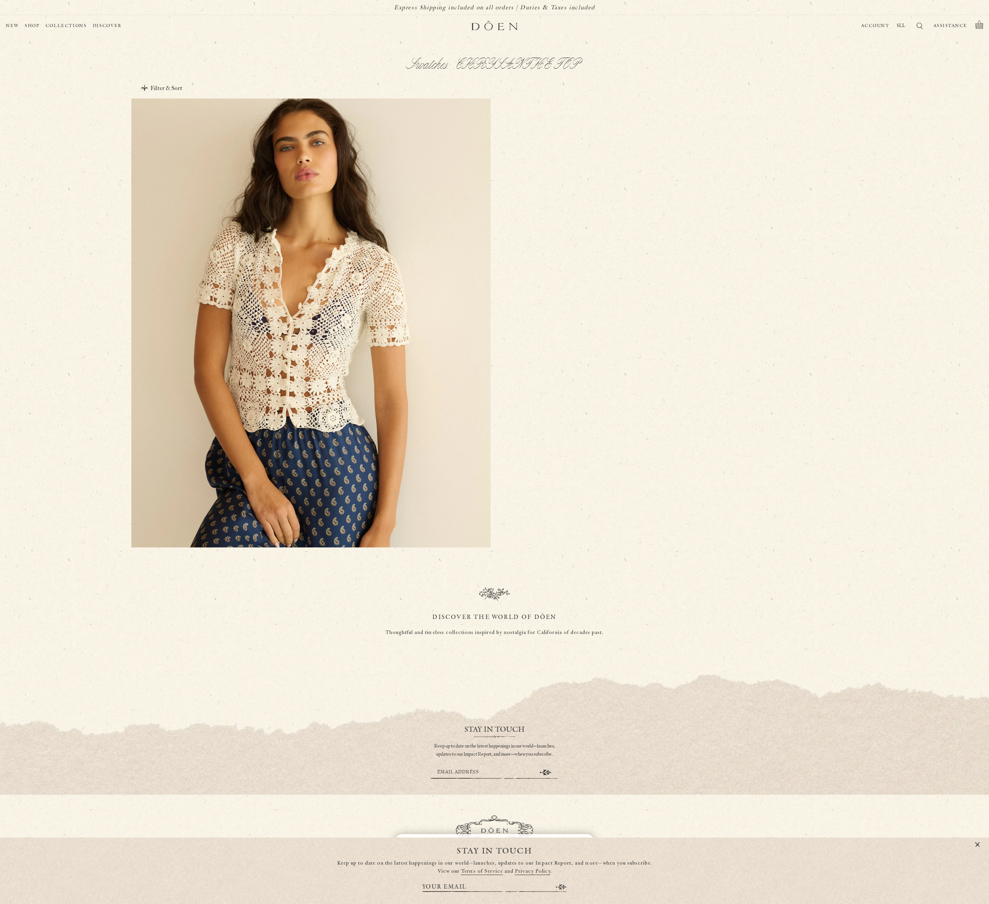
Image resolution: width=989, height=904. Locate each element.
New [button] (12, 26)
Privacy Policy (532, 871)
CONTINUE (545, 772)
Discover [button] (107, 26)
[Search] (919, 27)
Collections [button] (66, 26)
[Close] (977, 845)
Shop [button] (32, 26)
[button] (979, 26)
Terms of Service (482, 871)
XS (290, 522)
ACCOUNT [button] (875, 26)
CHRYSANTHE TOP (311, 505)
